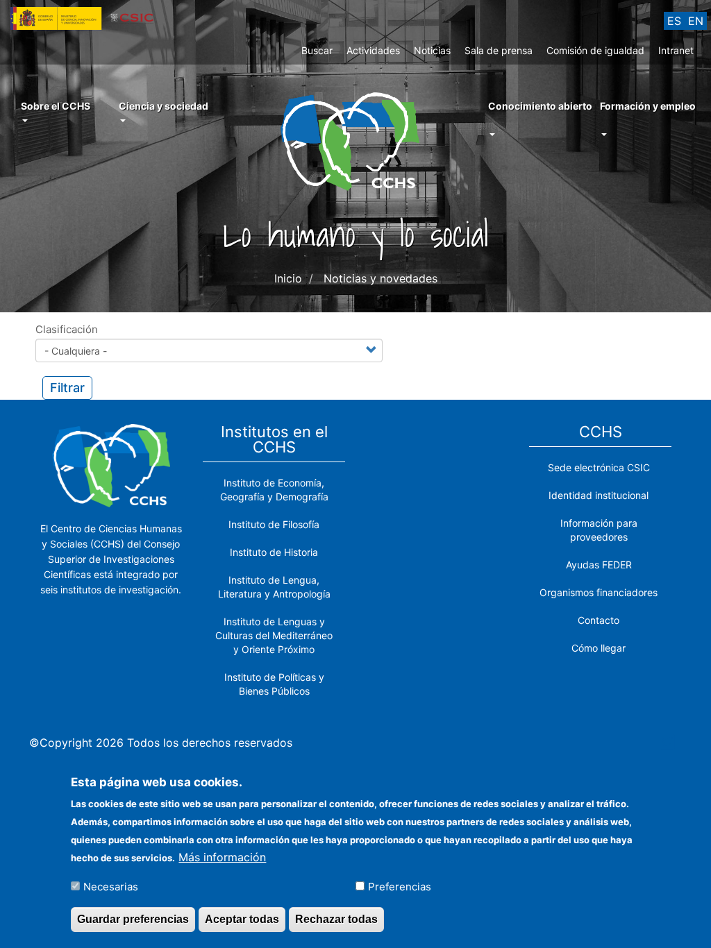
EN (695, 21)
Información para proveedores (598, 530)
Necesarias (110, 886)
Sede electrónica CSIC (599, 467)
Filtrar (67, 387)
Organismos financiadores (598, 592)
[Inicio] (355, 140)
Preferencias (399, 886)
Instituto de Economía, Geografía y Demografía (274, 489)
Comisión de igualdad (595, 50)
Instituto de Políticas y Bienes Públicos (274, 684)
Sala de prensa (499, 50)
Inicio (288, 278)
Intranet (676, 50)
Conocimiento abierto (540, 106)
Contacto (598, 620)
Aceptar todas (242, 919)
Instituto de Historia (274, 552)
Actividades (373, 50)
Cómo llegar (598, 648)
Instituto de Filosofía (273, 524)
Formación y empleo (648, 106)
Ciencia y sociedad (163, 106)
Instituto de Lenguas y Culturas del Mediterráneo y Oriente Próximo (274, 635)
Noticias (432, 50)
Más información (222, 857)
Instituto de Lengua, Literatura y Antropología (274, 587)
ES (674, 21)
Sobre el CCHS (55, 106)
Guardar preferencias (133, 919)
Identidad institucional (599, 495)
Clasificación (66, 329)
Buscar (317, 50)
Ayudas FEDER (599, 564)
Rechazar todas (336, 919)
